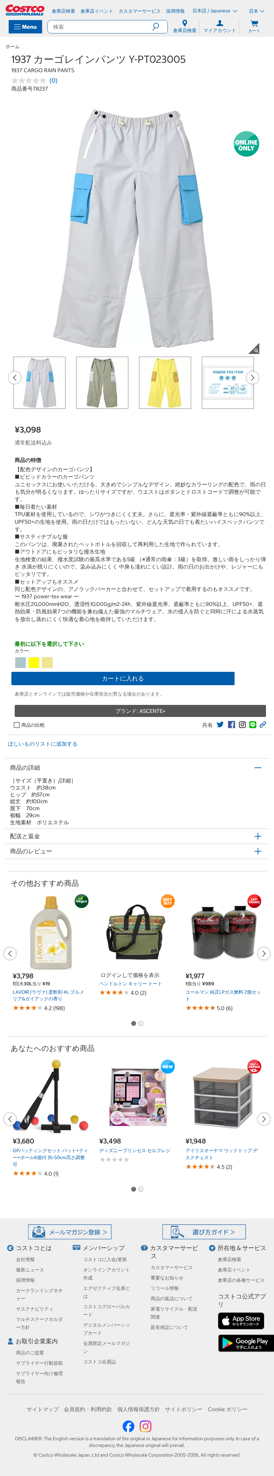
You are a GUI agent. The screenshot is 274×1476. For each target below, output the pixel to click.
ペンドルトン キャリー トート (130, 984)
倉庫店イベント (234, 1270)
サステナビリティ (34, 1309)
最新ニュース (30, 1270)
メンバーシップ (104, 1248)
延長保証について (169, 1327)
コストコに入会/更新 (105, 1259)
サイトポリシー (183, 1409)
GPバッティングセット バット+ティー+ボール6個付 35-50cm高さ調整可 (50, 1157)
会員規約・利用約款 (88, 1409)
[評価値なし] (30, 80)
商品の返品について (172, 1299)
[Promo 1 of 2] (133, 1024)
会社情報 (25, 1259)
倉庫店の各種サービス (241, 1280)
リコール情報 (165, 1288)
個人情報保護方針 (138, 1409)
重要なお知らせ (167, 1278)
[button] (159, 26)
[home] (25, 10)
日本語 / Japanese (211, 11)
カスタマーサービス (172, 1267)
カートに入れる (123, 678)
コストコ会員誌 (99, 1362)
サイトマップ (43, 1409)
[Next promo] (252, 377)
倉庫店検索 (229, 1259)
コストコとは (34, 1248)
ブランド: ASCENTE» (140, 711)
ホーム (13, 46)
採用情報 (25, 1280)
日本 (253, 11)
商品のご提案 (30, 1353)
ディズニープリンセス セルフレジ (134, 1150)
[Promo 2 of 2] (140, 1024)
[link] (220, 724)
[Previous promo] (14, 377)
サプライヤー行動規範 (39, 1363)
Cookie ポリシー (228, 1409)
